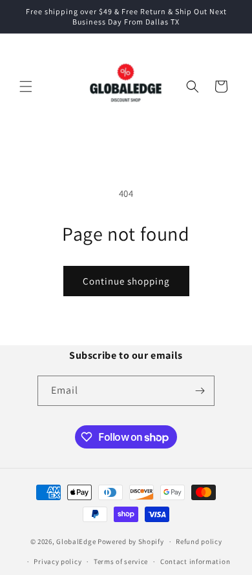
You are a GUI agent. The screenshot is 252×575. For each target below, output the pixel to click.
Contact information (195, 561)
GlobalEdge (76, 541)
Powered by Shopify (131, 541)
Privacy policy (57, 561)
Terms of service (121, 561)
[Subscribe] (199, 391)
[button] (26, 86)
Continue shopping (126, 281)
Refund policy (199, 541)
